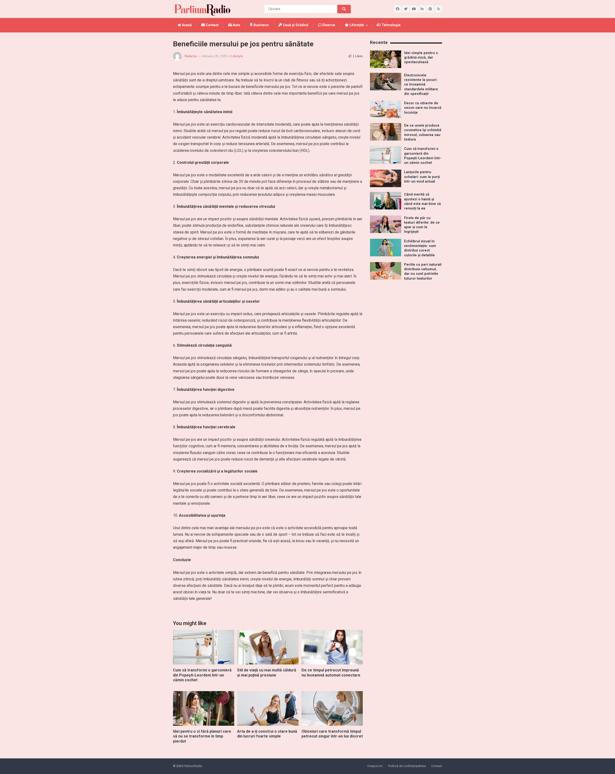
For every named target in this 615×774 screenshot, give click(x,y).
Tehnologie (391, 25)
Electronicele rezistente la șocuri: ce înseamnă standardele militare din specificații (421, 84)
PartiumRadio (193, 766)
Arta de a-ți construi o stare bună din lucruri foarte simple (267, 734)
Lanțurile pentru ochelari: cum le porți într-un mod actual (422, 177)
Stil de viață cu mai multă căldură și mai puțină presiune (266, 672)
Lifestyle (356, 25)
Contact (212, 25)
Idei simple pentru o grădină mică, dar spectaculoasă (421, 57)
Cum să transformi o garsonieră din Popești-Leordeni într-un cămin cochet (202, 675)
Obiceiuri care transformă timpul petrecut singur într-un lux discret (332, 734)
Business (260, 25)
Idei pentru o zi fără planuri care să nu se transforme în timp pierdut (202, 736)
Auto (236, 25)
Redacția (190, 56)
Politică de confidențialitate (407, 766)
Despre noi (375, 766)
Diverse (328, 25)
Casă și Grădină (295, 25)
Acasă (186, 25)
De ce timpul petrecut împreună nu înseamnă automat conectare (330, 672)
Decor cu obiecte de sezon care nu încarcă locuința (422, 108)
